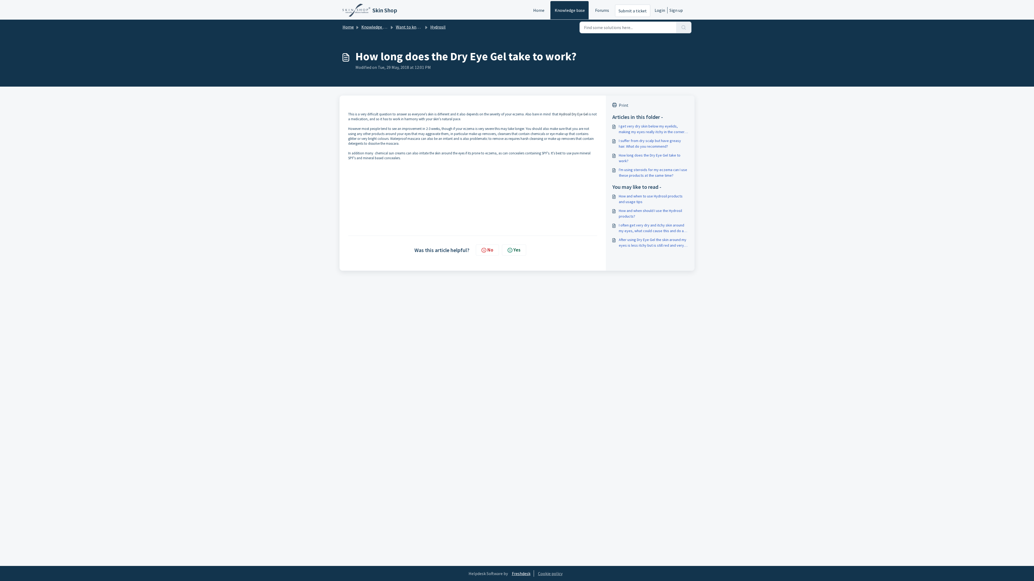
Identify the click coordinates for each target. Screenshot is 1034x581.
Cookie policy (550, 573)
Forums (602, 10)
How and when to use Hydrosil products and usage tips (651, 199)
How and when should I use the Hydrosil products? (650, 213)
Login (660, 10)
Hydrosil (438, 27)
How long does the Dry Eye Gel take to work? (649, 158)
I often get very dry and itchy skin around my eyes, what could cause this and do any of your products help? (653, 228)
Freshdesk (521, 573)
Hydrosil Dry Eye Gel (573, 114)
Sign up (676, 10)
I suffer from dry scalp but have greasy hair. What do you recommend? (650, 143)
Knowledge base (570, 10)
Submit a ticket (633, 10)
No (490, 250)
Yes (517, 250)
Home (538, 10)
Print (623, 105)
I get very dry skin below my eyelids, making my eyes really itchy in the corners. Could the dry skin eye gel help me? (653, 129)
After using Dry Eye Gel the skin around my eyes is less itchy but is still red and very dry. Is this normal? (652, 242)
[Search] (683, 27)
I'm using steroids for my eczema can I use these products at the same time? (653, 172)
